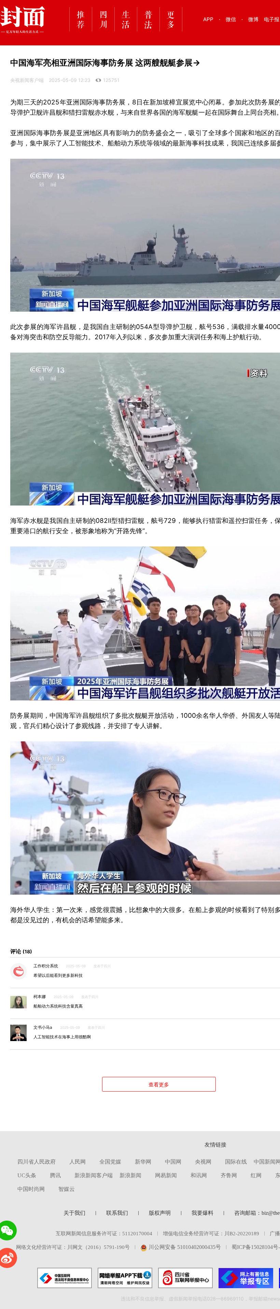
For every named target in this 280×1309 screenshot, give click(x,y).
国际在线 (236, 1162)
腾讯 (55, 1175)
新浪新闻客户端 (93, 1175)
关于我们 (74, 1213)
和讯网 (199, 1175)
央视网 (203, 1162)
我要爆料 (202, 1213)
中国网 (173, 1162)
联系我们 (117, 1213)
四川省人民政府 (36, 1162)
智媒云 (66, 1189)
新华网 (143, 1162)
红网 (256, 1175)
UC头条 (26, 1175)
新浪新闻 (130, 1175)
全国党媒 (110, 1162)
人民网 (77, 1162)
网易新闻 (166, 1175)
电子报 (271, 19)
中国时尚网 (31, 1189)
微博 (253, 19)
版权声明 (160, 1213)
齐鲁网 (229, 1175)
